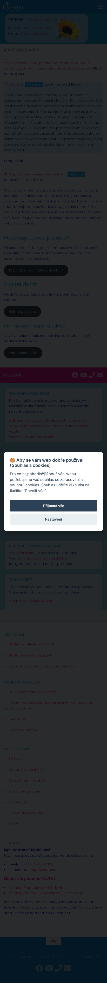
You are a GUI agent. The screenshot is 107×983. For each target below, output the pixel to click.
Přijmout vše (53, 506)
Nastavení (53, 519)
